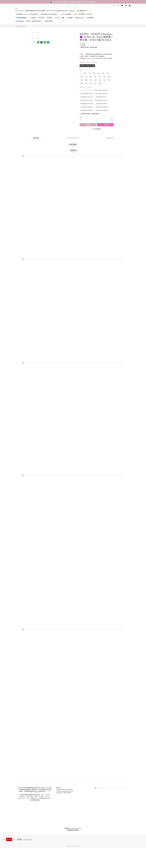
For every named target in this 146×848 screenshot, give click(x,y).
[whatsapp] (45, 42)
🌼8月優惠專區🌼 (81, 11)
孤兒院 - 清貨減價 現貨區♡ (34, 21)
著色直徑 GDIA (79, 17)
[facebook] (41, 42)
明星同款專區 (49, 21)
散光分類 (41, 17)
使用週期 (49, 17)
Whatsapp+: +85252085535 (63, 793)
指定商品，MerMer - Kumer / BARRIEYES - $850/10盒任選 (96, 58)
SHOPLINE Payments (75, 846)
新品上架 (72, 11)
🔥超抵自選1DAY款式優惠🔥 (48, 14)
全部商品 (18, 26)
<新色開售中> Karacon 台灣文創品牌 (26, 14)
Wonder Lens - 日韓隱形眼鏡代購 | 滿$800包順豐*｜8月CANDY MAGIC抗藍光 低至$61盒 (42, 11)
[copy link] (48, 42)
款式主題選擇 (19, 21)
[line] (38, 42)
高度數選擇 (90, 17)
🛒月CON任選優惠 (65, 14)
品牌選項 (33, 17)
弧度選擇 (69, 17)
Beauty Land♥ (59, 17)
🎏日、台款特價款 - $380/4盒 (83, 14)
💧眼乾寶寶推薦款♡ (22, 17)
